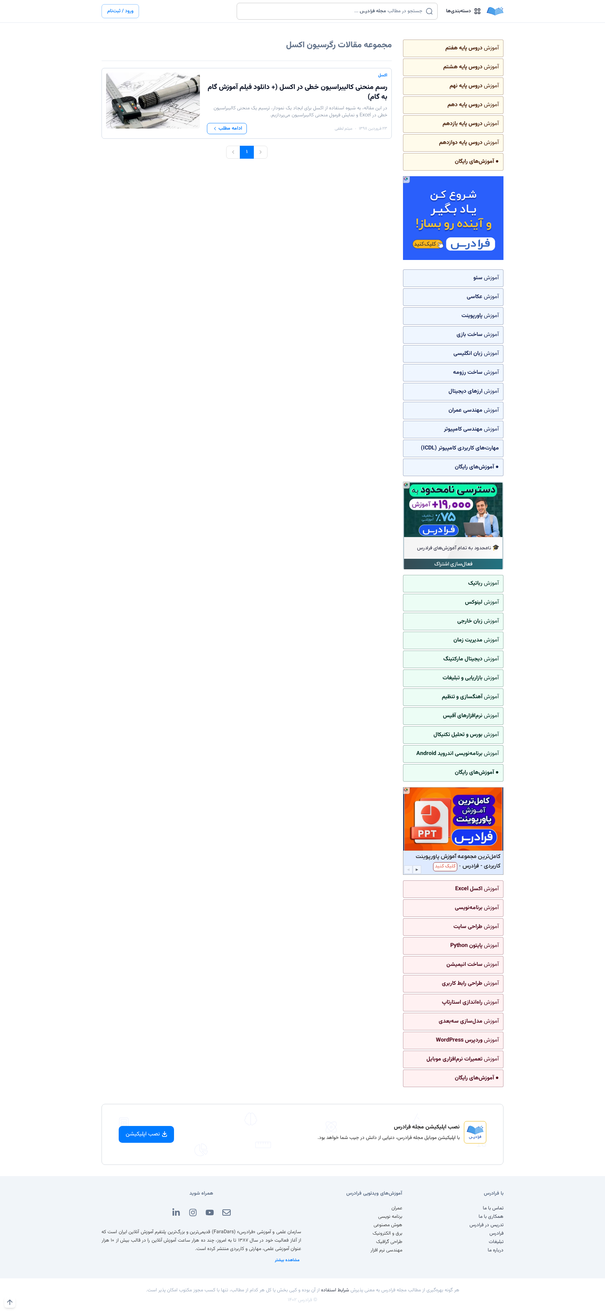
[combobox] (333, 11)
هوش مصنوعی (388, 1225)
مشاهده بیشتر (287, 1260)
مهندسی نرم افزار (386, 1250)
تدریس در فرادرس (486, 1225)
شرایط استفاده (335, 1290)
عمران (396, 1208)
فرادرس (496, 1233)
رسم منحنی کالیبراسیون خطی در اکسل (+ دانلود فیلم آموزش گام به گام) (297, 92)
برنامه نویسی (390, 1217)
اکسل (382, 75)
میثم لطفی (343, 128)
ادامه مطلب (230, 128)
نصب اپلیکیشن (143, 1134)
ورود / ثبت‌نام (120, 11)
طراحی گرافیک (389, 1242)
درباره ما (495, 1250)
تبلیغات (496, 1242)
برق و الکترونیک (387, 1233)
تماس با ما (493, 1208)
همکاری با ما (491, 1217)
